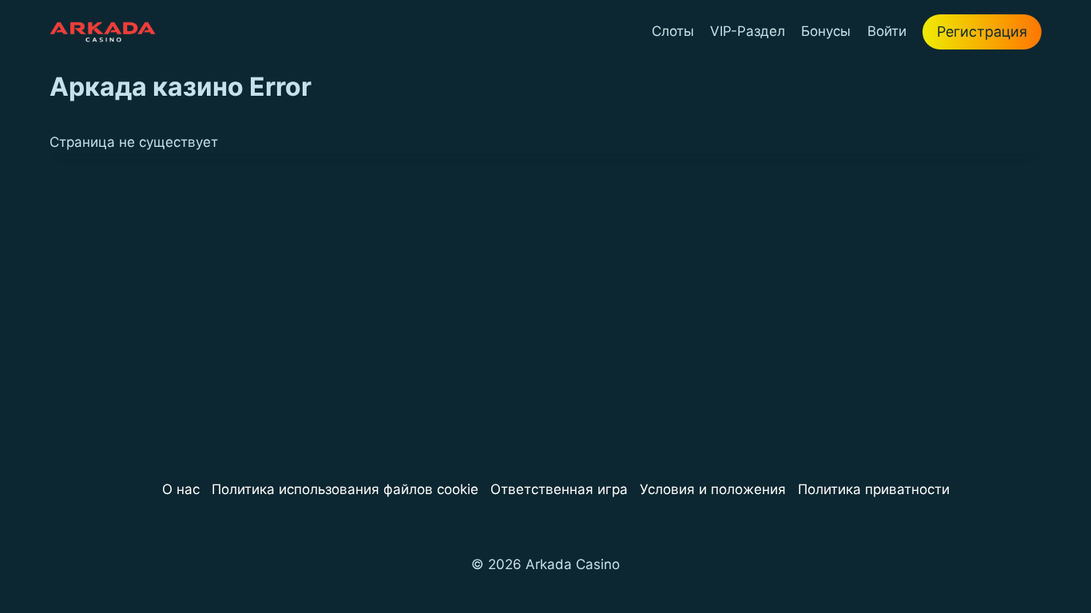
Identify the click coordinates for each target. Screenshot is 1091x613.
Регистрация (982, 31)
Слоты (673, 31)
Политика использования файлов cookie (345, 489)
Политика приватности (874, 489)
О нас (181, 489)
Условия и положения (713, 489)
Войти (887, 31)
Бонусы (826, 31)
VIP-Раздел (747, 31)
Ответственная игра (559, 489)
